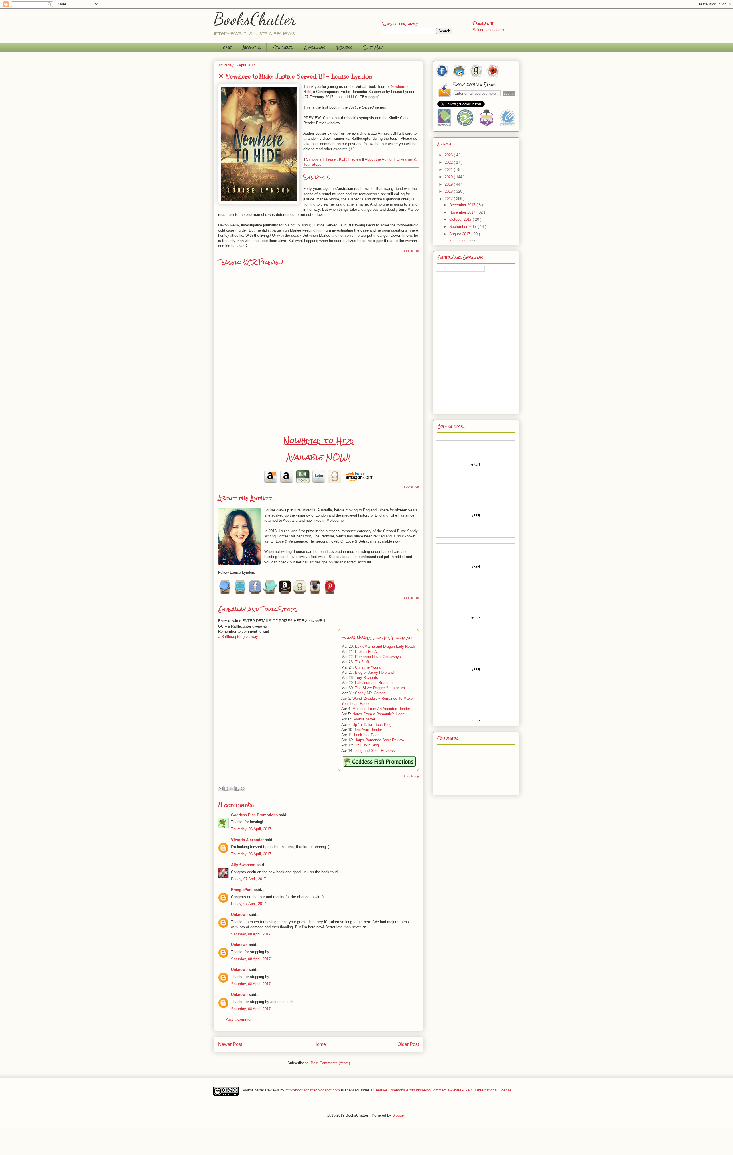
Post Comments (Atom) (330, 1063)
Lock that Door (366, 735)
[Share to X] (232, 788)
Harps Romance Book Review (379, 740)
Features (282, 47)
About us (252, 47)
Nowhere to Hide (318, 441)
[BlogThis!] (226, 788)
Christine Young (368, 667)
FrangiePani (242, 890)
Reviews (344, 47)
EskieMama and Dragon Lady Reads (385, 646)
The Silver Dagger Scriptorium (380, 688)
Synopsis (314, 159)
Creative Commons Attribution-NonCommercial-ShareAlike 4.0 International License (442, 1090)
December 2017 (462, 205)
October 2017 (461, 219)
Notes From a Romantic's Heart (378, 714)
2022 (449, 162)
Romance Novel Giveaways (378, 657)
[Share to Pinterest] (242, 788)
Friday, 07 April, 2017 (248, 879)
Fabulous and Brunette (374, 683)
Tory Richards (366, 677)
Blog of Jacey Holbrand (374, 672)
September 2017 (463, 226)
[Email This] (221, 788)
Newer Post (230, 1044)
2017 (449, 198)
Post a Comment (239, 1019)
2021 (449, 169)
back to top (411, 250)
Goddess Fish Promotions (254, 815)
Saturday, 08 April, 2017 (251, 934)
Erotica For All (367, 651)
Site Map (374, 47)
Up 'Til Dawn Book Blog (371, 724)
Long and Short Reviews (374, 750)
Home (225, 47)
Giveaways (314, 47)
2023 (449, 155)
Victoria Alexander (247, 840)
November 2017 (462, 212)
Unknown (239, 914)
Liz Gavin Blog (366, 745)
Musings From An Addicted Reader (381, 709)
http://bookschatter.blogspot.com (312, 1090)
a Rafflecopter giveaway (238, 636)
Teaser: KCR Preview (343, 159)
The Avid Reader (368, 730)
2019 (449, 184)
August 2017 (460, 234)
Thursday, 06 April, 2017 (251, 829)
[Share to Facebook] (237, 788)
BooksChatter (255, 19)
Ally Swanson (243, 865)
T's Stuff (362, 662)
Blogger (398, 1115)
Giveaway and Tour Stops (257, 609)
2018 (449, 191)
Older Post (408, 1044)
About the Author (379, 159)
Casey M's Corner (370, 693)
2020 (449, 177)
